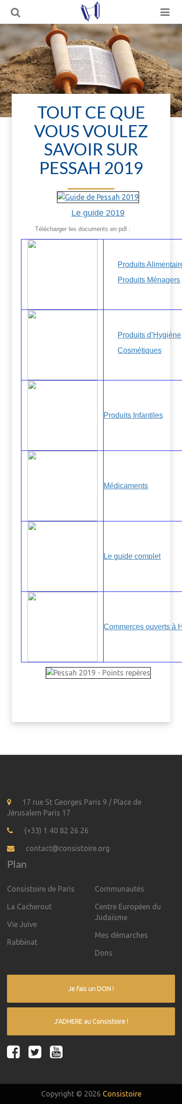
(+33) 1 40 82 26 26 (56, 830)
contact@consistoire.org (68, 848)
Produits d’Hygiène (149, 335)
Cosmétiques (139, 350)
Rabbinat (22, 942)
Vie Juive (22, 924)
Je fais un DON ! (91, 988)
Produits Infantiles (133, 415)
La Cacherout (29, 906)
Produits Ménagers (149, 280)
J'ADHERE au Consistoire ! (91, 1021)
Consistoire (122, 1094)
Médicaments (126, 486)
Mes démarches (121, 935)
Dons (103, 953)
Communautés (119, 889)
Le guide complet (132, 556)
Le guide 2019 (98, 213)
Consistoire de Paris (41, 889)
